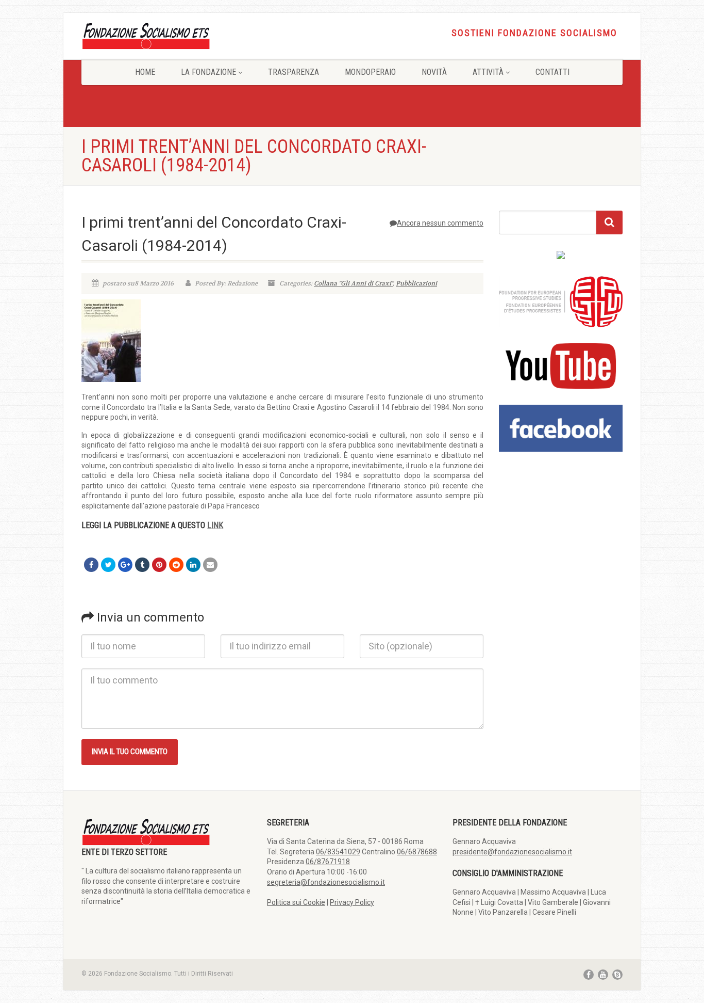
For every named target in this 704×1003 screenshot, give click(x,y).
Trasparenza (293, 72)
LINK (215, 525)
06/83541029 (338, 852)
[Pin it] (159, 565)
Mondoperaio (370, 72)
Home (145, 72)
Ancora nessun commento (440, 223)
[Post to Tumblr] (142, 565)
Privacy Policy (352, 902)
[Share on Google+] (125, 565)
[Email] (210, 565)
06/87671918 (328, 861)
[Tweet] (108, 565)
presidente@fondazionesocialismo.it (512, 852)
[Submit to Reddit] (176, 565)
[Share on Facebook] (91, 565)
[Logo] (166, 35)
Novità (434, 72)
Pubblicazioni (416, 283)
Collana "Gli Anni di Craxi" (353, 283)
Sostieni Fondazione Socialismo (534, 33)
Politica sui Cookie (296, 902)
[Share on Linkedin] (193, 565)
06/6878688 (417, 852)
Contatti (552, 72)
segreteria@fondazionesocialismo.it (326, 882)
